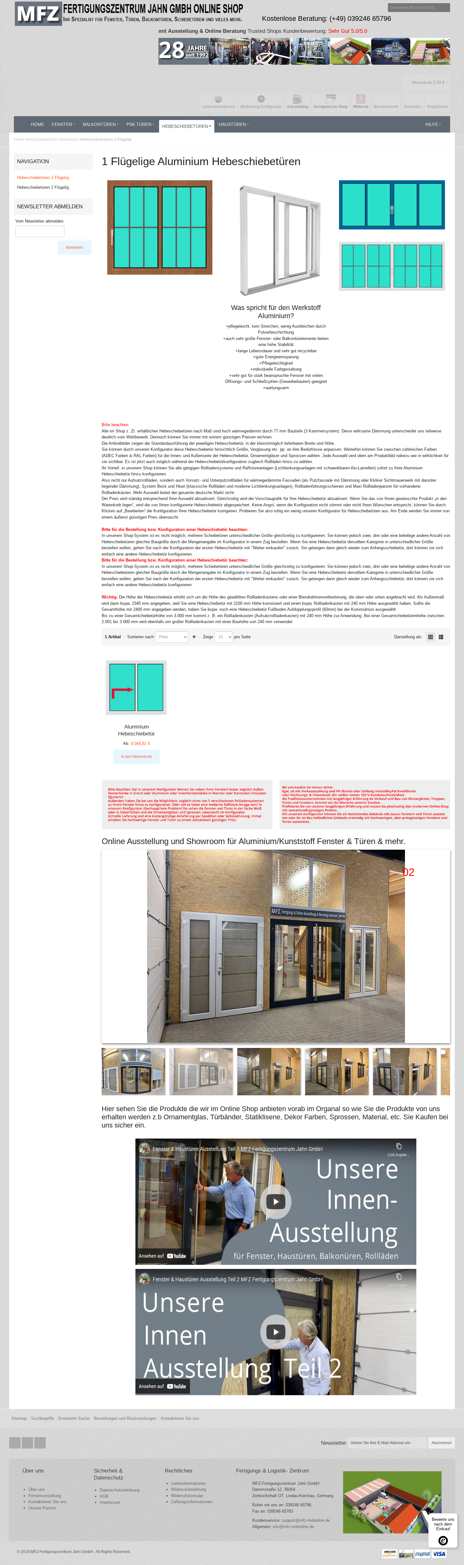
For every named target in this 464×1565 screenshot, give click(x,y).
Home (19, 139)
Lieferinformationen (188, 1483)
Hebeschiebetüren (42, 139)
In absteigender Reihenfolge (194, 637)
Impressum (110, 1502)
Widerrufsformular (187, 1495)
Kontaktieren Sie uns (180, 1418)
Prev (107, 946)
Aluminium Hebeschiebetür (136, 730)
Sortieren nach (140, 636)
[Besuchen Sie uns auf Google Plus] (28, 1443)
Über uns (36, 1489)
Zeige (208, 636)
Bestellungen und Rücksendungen (125, 1418)
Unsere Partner (42, 1508)
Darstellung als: (408, 636)
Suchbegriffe (42, 1418)
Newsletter (333, 1443)
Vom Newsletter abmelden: (39, 221)
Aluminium (69, 139)
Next (444, 946)
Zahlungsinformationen (191, 1501)
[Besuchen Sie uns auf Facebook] (15, 1443)
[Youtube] (40, 1443)
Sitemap (19, 1418)
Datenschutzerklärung (120, 1490)
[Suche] (445, 7)
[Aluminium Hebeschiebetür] (136, 687)
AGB (104, 1496)
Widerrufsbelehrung (188, 1489)
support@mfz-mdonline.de (306, 1520)
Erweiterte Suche (74, 1418)
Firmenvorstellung (44, 1495)
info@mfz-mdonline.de (293, 1526)
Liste (441, 637)
